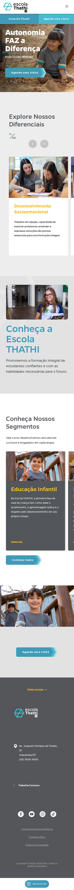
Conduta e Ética (37, 837)
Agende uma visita (56, 18)
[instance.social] (21, 814)
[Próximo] (44, 144)
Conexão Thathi (19, 18)
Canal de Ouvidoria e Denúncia (37, 829)
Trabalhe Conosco (29, 785)
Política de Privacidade (37, 845)
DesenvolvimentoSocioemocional (32, 209)
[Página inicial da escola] (26, 716)
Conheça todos (22, 559)
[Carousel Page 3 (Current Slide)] (15, 81)
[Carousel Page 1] (7, 81)
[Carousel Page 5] (23, 81)
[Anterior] (33, 144)
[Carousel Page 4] (19, 81)
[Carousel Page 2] (11, 81)
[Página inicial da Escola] (20, 5)
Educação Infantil (34, 489)
